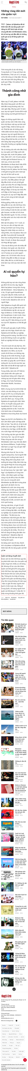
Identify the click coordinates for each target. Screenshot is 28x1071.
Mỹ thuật (11, 1039)
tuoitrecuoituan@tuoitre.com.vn (8, 1010)
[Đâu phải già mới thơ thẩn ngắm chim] (7, 945)
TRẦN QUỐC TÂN (18, 813)
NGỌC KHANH (17, 947)
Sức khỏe (4, 1045)
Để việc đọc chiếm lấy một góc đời (21, 811)
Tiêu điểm (14, 1051)
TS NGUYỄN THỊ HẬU (19, 842)
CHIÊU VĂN (17, 694)
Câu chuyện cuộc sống (7, 1028)
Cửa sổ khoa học (5, 1031)
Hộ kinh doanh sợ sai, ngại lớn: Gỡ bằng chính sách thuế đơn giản (21, 626)
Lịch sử (22, 1036)
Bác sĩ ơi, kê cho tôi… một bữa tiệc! (20, 701)
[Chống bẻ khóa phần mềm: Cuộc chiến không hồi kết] (7, 957)
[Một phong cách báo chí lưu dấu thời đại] (7, 875)
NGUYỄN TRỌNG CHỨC (19, 898)
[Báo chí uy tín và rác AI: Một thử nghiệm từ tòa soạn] (7, 969)
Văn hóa (20, 1054)
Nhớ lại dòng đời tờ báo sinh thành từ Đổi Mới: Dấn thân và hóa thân (21, 862)
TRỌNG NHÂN (17, 935)
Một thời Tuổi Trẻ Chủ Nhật (21, 895)
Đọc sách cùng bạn (6, 1060)
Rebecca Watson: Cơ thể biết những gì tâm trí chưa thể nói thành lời (21, 787)
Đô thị (23, 1057)
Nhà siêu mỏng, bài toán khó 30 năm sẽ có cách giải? (20, 663)
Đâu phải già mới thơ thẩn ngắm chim (20, 943)
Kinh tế (3, 1036)
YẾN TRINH (17, 924)
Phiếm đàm (4, 1042)
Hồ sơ (20, 1034)
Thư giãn (11, 1045)
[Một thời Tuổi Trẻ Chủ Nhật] (7, 898)
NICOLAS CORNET (18, 825)
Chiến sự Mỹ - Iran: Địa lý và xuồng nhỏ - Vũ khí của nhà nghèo (20, 715)
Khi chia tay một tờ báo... (20, 823)
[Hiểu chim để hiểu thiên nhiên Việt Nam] (7, 934)
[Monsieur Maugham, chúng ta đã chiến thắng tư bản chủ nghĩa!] (7, 752)
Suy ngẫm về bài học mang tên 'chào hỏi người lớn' (20, 651)
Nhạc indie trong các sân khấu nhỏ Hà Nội (20, 800)
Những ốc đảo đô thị (20, 762)
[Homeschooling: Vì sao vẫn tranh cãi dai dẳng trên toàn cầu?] (7, 691)
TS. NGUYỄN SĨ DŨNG (19, 852)
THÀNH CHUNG (18, 655)
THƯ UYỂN (17, 755)
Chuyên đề (10, 1025)
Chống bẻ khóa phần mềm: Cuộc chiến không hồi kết (20, 956)
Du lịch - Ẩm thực (15, 1031)
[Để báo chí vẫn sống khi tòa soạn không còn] (7, 981)
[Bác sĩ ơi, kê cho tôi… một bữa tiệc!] (7, 703)
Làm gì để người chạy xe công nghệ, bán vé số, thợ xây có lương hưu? (20, 677)
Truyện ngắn (21, 1051)
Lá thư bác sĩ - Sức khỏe (13, 1036)
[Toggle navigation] (2, 2)
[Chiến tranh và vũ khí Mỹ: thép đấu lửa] (7, 729)
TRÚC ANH (17, 972)
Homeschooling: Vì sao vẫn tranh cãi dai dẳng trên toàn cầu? (20, 690)
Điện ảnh (18, 1057)
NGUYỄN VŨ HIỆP (18, 803)
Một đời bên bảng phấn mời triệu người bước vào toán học (20, 639)
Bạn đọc (4, 1025)
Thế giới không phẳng (6, 1048)
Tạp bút (14, 1054)
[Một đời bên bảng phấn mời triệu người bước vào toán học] (7, 640)
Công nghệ (16, 1028)
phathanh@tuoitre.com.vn (7, 1018)
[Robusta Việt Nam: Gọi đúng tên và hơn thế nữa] (7, 921)
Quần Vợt (7, 597)
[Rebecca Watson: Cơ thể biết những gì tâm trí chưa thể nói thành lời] (7, 788)
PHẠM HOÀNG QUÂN (19, 742)
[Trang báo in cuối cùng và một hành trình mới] (7, 910)
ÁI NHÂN (16, 668)
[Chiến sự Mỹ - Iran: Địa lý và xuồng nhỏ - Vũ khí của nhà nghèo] (7, 715)
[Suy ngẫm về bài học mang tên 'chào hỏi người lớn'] (7, 652)
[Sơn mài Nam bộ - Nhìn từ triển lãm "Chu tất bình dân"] (7, 776)
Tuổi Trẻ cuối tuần (6, 1054)
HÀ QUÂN (17, 682)
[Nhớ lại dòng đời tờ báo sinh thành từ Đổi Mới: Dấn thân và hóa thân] (7, 863)
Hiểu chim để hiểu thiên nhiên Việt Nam (20, 932)
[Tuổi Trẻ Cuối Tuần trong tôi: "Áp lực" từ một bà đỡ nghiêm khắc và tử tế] (7, 837)
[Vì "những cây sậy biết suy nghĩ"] (7, 886)
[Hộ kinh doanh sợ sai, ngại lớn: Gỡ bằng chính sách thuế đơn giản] (7, 627)
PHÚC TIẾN (17, 866)
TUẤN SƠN (17, 983)
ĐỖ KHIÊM (17, 720)
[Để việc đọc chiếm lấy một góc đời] (7, 814)
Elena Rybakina (4, 599)
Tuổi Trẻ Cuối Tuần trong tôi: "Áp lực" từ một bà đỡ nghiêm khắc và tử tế (20, 837)
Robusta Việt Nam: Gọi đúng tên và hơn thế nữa (20, 920)
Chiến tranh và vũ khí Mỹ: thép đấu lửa (21, 727)
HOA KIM (16, 960)
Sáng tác (18, 1042)
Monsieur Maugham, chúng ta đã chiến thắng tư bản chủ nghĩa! (21, 751)
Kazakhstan (13, 599)
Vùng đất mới (21, 597)
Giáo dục (4, 1034)
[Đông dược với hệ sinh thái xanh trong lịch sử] (7, 741)
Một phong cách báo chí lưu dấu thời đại (20, 873)
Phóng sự (12, 1042)
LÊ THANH (17, 631)
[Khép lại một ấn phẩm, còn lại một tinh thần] (7, 851)
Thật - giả (17, 1045)
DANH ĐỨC (17, 730)
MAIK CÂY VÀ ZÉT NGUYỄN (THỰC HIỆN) (20, 792)
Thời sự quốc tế (5, 1051)
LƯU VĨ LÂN (17, 876)
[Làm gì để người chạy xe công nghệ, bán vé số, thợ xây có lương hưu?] (7, 677)
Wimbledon (14, 597)
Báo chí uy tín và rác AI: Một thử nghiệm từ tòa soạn (20, 968)
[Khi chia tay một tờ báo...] (7, 825)
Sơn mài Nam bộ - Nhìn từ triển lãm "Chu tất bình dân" (21, 775)
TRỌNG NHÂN (17, 643)
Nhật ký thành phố (20, 1039)
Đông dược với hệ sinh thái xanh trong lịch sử (21, 739)
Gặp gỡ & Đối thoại (12, 1034)
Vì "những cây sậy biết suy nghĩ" (21, 884)
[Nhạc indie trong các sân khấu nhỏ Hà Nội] (7, 802)
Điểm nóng (11, 1057)
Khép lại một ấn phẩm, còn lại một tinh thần (21, 849)
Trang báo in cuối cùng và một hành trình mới (21, 908)
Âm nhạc (4, 1057)
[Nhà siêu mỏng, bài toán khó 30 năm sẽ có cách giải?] (7, 664)
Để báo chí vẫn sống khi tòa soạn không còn (20, 980)
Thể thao (14, 7)
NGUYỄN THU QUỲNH (19, 764)
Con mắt (17, 1025)
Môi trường (4, 1039)
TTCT (16, 911)
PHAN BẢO (17, 705)
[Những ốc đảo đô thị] (7, 765)
